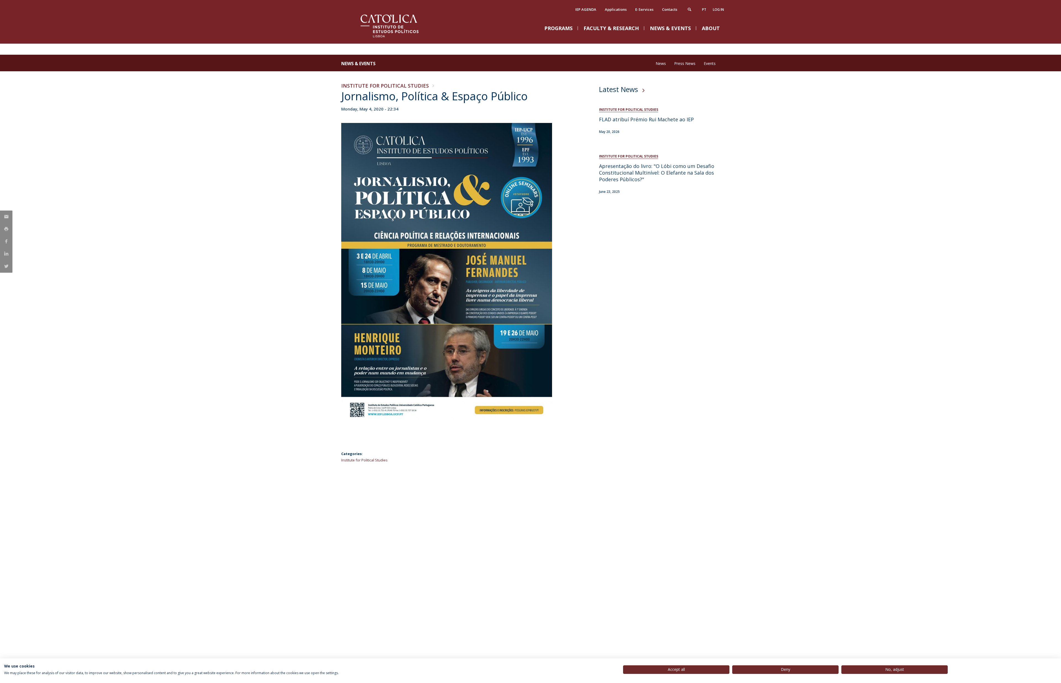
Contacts (669, 9)
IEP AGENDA (585, 9)
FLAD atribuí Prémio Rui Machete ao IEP (646, 119)
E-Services (644, 9)
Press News (684, 63)
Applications (616, 9)
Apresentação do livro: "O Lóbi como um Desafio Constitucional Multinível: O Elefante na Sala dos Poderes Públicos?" (656, 173)
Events (710, 63)
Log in (718, 9)
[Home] (396, 38)
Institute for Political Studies (385, 85)
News (661, 63)
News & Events (358, 64)
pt (704, 9)
